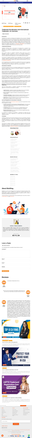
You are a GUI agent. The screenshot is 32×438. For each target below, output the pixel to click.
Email (3, 262)
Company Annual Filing (26, 412)
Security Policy (14, 413)
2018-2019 (13, 176)
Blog (2, 414)
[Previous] (11, 133)
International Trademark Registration (8, 26)
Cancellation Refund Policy (15, 415)
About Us (3, 409)
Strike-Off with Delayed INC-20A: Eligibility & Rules (15, 162)
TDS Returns (25, 414)
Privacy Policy (14, 409)
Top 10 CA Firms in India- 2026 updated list (9, 342)
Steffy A (8, 339)
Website (3, 266)
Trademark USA (4, 368)
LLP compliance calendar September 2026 (14, 159)
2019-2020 (13, 178)
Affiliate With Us (4, 412)
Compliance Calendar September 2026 (14, 165)
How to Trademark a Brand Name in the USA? (10, 369)
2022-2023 (13, 183)
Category (16, 22)
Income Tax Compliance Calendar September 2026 (15, 168)
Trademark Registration (26, 409)
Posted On (3, 22)
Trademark (16, 24)
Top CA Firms (10, 340)
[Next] (19, 133)
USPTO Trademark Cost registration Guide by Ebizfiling (12, 397)
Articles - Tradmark (18, 23)
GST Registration (25, 413)
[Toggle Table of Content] (28, 34)
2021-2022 (13, 181)
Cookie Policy (22, 429)
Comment (4, 249)
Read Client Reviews (4, 416)
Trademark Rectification (18, 26)
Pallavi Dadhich (10, 23)
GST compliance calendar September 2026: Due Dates (15, 171)
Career (3, 413)
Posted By (9, 22)
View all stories (18, 130)
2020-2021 (13, 179)
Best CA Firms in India (5, 340)
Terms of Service (17, 429)
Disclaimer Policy (14, 412)
